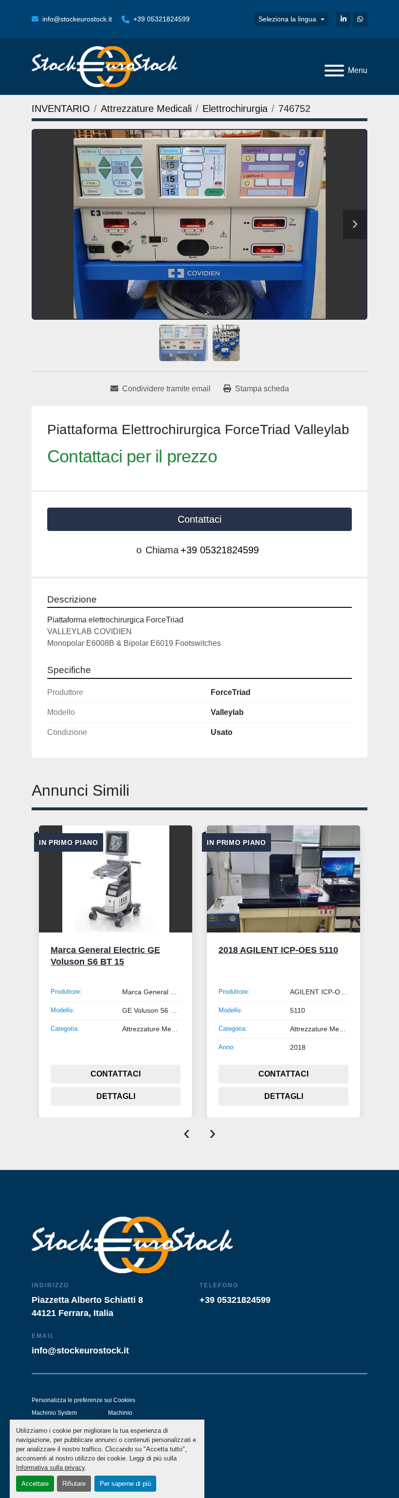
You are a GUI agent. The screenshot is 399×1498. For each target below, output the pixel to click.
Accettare (35, 1483)
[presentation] (186, 1132)
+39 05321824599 (161, 19)
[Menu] (334, 70)
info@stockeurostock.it (77, 19)
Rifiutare (74, 1483)
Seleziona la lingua (287, 19)
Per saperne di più (125, 1483)
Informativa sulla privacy (50, 1467)
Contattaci (199, 519)
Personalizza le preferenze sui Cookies (83, 1400)
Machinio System (54, 1412)
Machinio (120, 1412)
